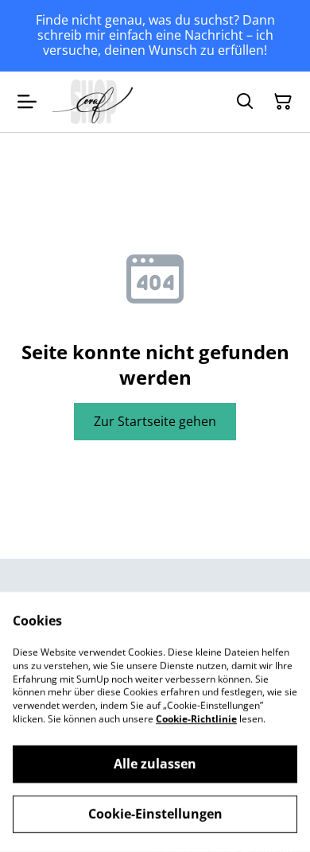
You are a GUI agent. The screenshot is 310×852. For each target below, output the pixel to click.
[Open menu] (27, 101)
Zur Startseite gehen (155, 421)
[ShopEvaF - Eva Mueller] (92, 101)
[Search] (245, 101)
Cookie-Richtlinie (196, 719)
